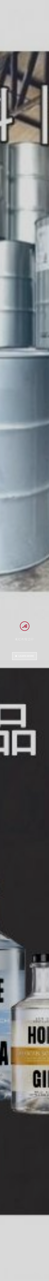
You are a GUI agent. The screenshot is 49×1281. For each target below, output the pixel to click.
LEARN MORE (26, 656)
